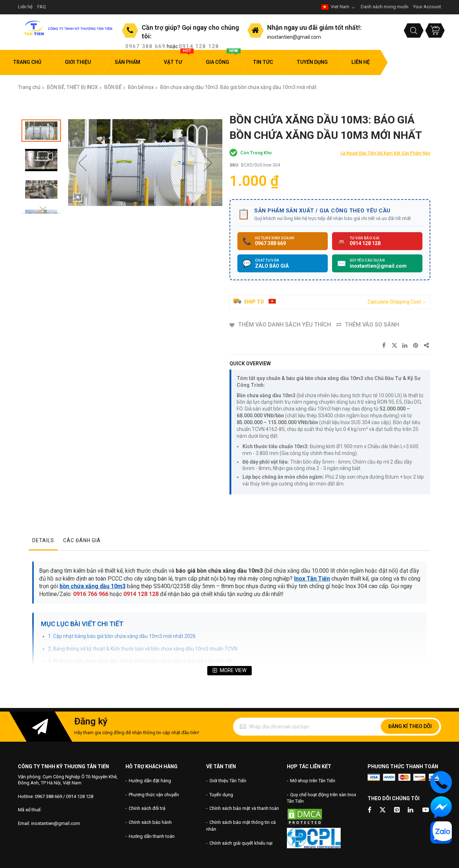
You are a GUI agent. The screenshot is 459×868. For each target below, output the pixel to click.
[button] (82, 163)
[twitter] (382, 810)
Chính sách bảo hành (150, 822)
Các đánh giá (82, 540)
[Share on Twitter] (394, 345)
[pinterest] (397, 810)
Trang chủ (29, 87)
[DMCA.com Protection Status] (305, 824)
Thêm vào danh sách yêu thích (284, 324)
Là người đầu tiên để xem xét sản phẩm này (385, 153)
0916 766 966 (90, 594)
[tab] (43, 542)
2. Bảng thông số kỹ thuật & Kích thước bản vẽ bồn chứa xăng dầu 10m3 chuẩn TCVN (142, 649)
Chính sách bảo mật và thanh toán (244, 808)
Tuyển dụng (221, 794)
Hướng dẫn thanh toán (152, 836)
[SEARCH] (413, 30)
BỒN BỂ (113, 87)
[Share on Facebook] (383, 345)
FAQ (41, 6)
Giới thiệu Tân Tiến (227, 780)
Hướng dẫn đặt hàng (150, 780)
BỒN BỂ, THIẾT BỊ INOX (72, 87)
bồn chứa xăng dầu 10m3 (93, 586)
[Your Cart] (435, 30)
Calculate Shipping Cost (394, 302)
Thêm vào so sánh (372, 324)
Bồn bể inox (141, 87)
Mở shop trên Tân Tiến (312, 780)
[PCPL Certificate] (314, 846)
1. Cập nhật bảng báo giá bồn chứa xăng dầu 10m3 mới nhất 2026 (122, 636)
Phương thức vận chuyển (154, 794)
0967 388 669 (146, 46)
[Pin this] (416, 345)
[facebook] (369, 810)
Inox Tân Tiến (312, 578)
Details (43, 540)
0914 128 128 (199, 46)
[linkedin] (411, 810)
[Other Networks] (426, 345)
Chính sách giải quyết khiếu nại (241, 843)
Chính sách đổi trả (147, 808)
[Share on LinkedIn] (405, 345)
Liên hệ (25, 6)
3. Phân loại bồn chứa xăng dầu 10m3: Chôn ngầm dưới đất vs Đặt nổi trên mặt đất (140, 661)
